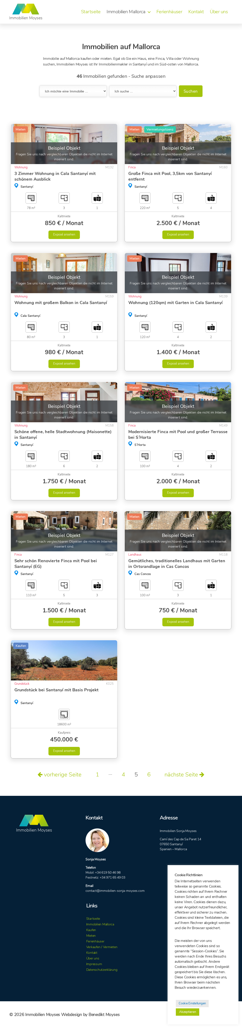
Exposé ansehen (64, 234)
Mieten (91, 935)
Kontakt (196, 12)
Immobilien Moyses (42, 1014)
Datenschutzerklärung (101, 969)
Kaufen (91, 930)
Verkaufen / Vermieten (101, 947)
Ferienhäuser (169, 12)
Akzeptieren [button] (187, 1012)
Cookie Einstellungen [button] (192, 1003)
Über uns (219, 12)
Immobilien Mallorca (126, 12)
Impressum (94, 964)
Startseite (90, 12)
